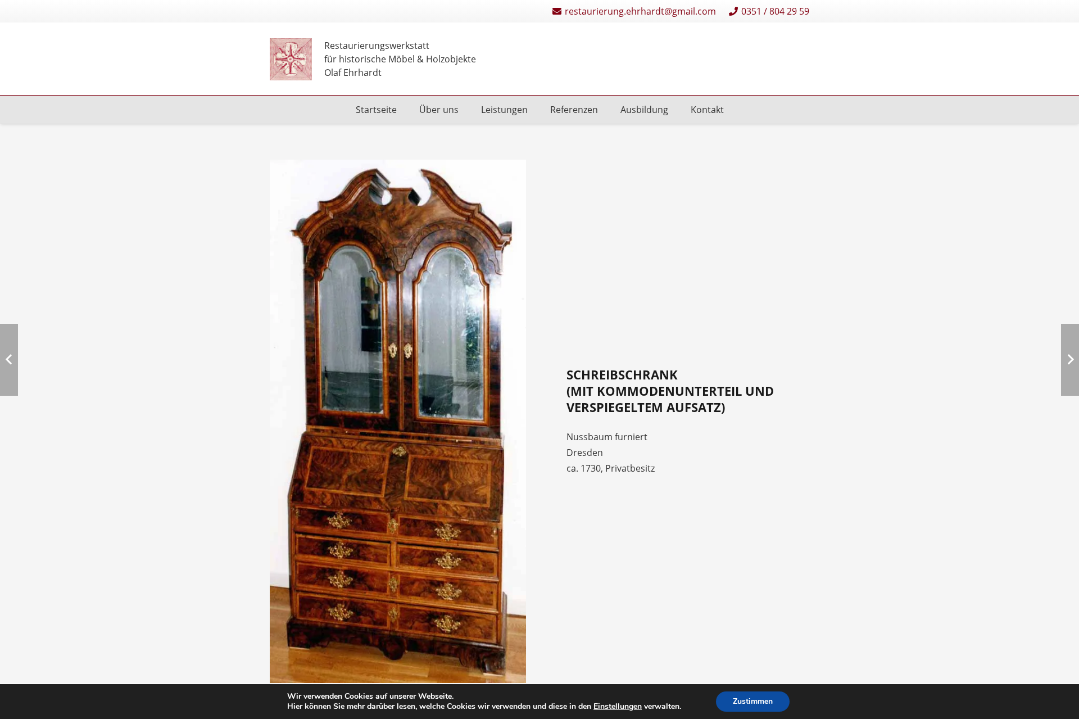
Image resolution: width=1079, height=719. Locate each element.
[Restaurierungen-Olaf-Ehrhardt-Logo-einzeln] (291, 59)
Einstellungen (617, 707)
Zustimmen (753, 701)
